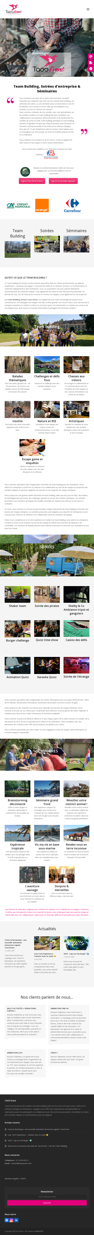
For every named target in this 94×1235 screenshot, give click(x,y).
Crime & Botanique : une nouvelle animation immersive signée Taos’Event (16, 944)
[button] (88, 9)
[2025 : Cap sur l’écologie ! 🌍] (76, 943)
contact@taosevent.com (21, 1163)
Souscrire (47, 1203)
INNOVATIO (39, 1231)
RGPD (23, 1178)
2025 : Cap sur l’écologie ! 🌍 (76, 953)
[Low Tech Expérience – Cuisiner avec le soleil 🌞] (47, 943)
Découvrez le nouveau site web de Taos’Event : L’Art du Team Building (37, 1146)
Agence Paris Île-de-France (32, 181)
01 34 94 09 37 (22, 1160)
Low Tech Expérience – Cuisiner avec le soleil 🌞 (45, 954)
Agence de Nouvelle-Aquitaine (63, 181)
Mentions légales (12, 1178)
